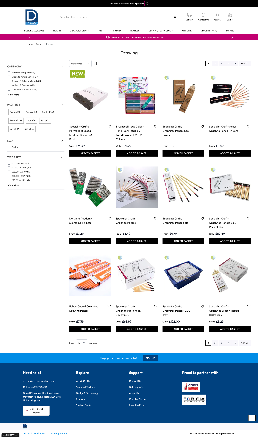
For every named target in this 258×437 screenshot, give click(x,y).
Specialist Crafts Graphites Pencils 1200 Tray (176, 311)
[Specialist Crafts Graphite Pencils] (137, 187)
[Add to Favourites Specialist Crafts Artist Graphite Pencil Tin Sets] (249, 126)
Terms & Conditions (34, 433)
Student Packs (209, 30)
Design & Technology (161, 30)
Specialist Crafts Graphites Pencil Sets (175, 220)
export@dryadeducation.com (39, 381)
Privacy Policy (59, 433)
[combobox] (119, 17)
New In (57, 30)
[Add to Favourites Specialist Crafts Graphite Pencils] (156, 218)
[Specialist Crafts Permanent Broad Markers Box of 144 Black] (90, 95)
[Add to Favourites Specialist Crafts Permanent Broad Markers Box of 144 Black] (109, 126)
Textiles (134, 30)
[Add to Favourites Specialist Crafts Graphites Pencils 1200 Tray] (202, 306)
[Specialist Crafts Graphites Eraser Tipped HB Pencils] (230, 275)
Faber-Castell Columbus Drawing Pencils (83, 308)
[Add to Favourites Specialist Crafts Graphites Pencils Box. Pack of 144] (249, 218)
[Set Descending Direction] (95, 63)
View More (13, 94)
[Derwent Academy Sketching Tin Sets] (90, 187)
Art (101, 30)
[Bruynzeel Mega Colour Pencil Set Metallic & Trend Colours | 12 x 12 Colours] (137, 95)
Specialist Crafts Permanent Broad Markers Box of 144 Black (80, 133)
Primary (116, 30)
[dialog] (10, 435)
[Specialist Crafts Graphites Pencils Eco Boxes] (183, 95)
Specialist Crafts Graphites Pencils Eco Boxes (176, 131)
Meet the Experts (138, 405)
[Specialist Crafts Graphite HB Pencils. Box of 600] (137, 275)
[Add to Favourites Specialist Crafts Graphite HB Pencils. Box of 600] (156, 306)
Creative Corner (138, 399)
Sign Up (150, 358)
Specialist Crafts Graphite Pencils (126, 220)
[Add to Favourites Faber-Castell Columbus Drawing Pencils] (109, 306)
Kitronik (187, 30)
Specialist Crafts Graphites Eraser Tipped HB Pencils (224, 311)
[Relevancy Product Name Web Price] (80, 63)
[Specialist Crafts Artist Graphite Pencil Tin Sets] (230, 95)
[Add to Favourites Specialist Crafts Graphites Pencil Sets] (202, 218)
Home (30, 44)
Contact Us (135, 381)
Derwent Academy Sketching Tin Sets (80, 220)
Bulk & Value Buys (34, 30)
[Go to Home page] (31, 17)
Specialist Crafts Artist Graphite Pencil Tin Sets (223, 128)
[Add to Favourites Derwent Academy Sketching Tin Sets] (109, 218)
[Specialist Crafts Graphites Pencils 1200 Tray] (183, 275)
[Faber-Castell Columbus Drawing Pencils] (90, 275)
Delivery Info (136, 387)
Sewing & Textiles (85, 387)
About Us (134, 393)
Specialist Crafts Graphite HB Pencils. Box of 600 (128, 311)
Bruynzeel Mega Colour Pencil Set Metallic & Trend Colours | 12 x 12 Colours (130, 133)
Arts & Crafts (83, 381)
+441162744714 (39, 387)
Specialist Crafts (80, 30)
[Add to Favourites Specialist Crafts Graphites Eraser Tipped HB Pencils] (249, 306)
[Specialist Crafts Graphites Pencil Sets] (183, 187)
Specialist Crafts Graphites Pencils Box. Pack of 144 (222, 223)
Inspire (230, 30)
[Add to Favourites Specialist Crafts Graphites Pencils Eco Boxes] (202, 126)
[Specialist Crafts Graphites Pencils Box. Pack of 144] (230, 187)
